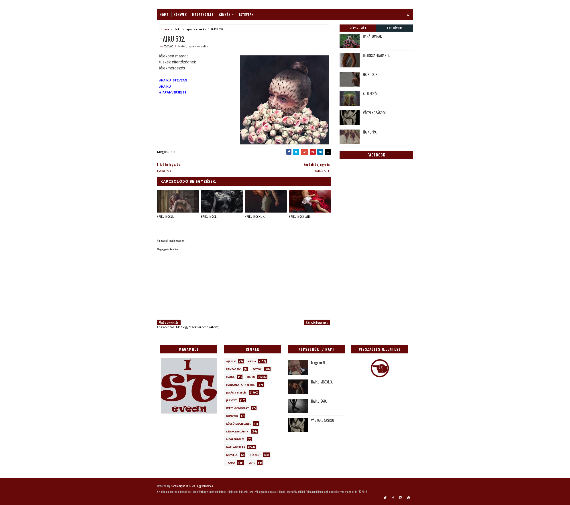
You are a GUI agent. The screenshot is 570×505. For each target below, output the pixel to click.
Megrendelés (203, 14)
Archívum (394, 28)
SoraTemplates (179, 485)
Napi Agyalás (235, 447)
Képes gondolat (237, 408)
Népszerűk (358, 28)
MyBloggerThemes (202, 485)
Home (164, 14)
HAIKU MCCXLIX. (255, 216)
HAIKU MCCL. (209, 216)
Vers (252, 462)
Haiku (177, 29)
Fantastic (233, 369)
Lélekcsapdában (237, 431)
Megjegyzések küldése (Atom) (197, 327)
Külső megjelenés (238, 423)
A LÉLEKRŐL (370, 93)
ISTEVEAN (246, 14)
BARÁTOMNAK (372, 36)
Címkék (224, 14)
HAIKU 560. (319, 401)
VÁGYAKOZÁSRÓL (374, 113)
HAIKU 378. (370, 74)
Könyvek (180, 14)
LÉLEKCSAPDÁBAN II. (376, 55)
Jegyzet (231, 400)
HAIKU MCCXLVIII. (300, 216)
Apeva (252, 361)
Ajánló (231, 361)
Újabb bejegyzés (168, 322)
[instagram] (400, 497)
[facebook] (393, 497)
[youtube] (408, 497)
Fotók (257, 369)
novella (232, 454)
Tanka (230, 462)
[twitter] (385, 497)
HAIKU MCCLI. (165, 216)
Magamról (318, 362)
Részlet (255, 454)
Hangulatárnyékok (240, 384)
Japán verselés (196, 29)
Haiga (230, 377)
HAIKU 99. (370, 132)
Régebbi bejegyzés (317, 322)
